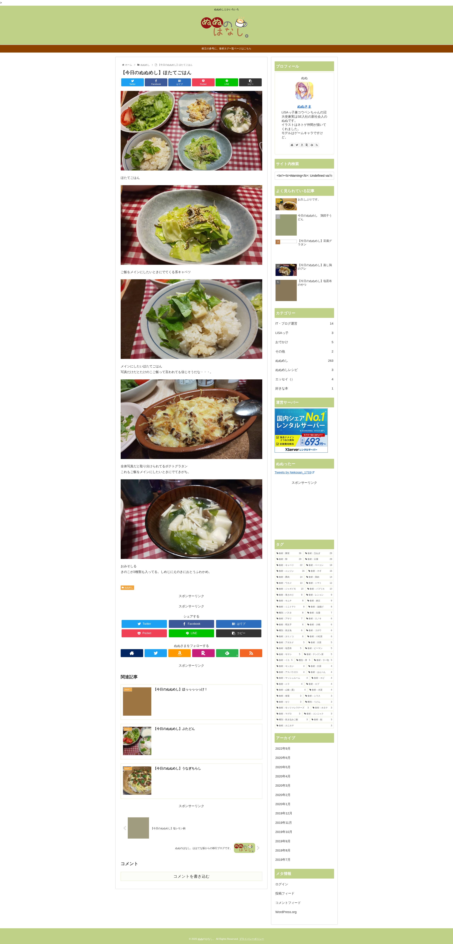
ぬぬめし (129, 587)
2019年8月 (283, 850)
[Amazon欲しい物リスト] (179, 653)
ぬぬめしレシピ (304, 370)
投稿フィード (284, 893)
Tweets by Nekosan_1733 (293, 472)
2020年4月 (283, 776)
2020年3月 (283, 785)
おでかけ (304, 342)
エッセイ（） (304, 379)
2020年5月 (283, 767)
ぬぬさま (304, 106)
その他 (304, 351)
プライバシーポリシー (251, 938)
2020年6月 (283, 758)
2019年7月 (283, 859)
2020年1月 (283, 804)
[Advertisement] (304, 510)
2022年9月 (283, 748)
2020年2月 (283, 795)
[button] (330, 176)
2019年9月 (283, 841)
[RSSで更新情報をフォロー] (251, 653)
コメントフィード (288, 903)
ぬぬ (200, 938)
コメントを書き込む (191, 876)
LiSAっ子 (304, 333)
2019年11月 (283, 822)
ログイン (281, 884)
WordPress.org (286, 912)
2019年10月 (283, 832)
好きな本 (304, 388)
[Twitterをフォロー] (156, 653)
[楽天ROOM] (203, 653)
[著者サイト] (132, 653)
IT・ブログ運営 (304, 323)
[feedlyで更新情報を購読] (312, 145)
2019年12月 (283, 813)
